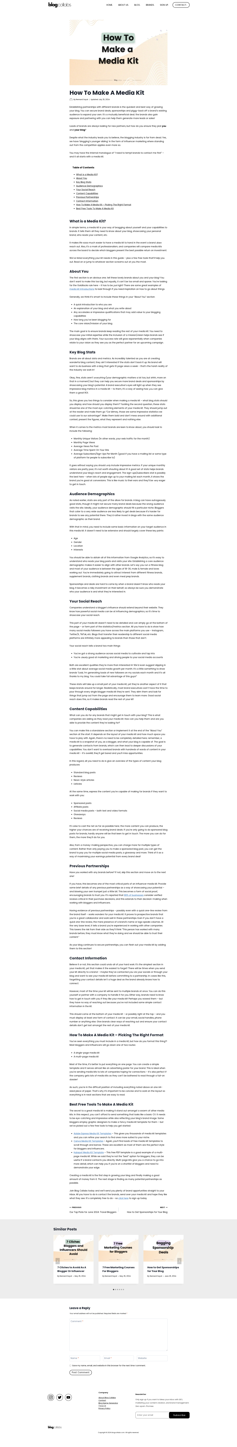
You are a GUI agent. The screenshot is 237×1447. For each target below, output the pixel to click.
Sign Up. (164, 4)
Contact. (181, 4)
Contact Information (87, 201)
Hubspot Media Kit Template (89, 1152)
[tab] (113, 1289)
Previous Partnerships (87, 197)
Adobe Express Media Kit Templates (92, 1133)
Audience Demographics (89, 185)
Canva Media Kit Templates (88, 1141)
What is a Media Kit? (87, 174)
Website (142, 1358)
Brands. (150, 4)
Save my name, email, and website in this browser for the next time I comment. (109, 1365)
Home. (109, 4)
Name (75, 1358)
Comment (77, 1321)
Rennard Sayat (82, 99)
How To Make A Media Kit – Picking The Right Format (103, 204)
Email (108, 1358)
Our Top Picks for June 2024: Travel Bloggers (92, 1210)
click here (123, 1198)
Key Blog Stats (83, 182)
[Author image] (71, 99)
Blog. (137, 4)
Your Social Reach (85, 189)
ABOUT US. (123, 4)
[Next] (179, 1261)
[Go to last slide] (58, 1261)
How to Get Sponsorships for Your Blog (147, 1210)
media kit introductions (81, 289)
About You (81, 178)
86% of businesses (134, 895)
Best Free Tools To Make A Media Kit (95, 208)
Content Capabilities (87, 193)
